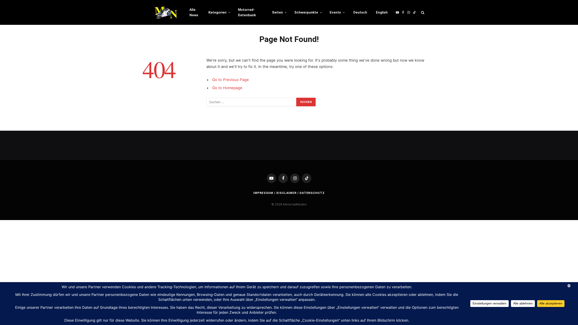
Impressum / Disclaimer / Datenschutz (289, 193)
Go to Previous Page (230, 79)
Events (335, 12)
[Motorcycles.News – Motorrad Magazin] (166, 12)
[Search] (422, 12)
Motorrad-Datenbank (247, 12)
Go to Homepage (227, 88)
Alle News (193, 12)
